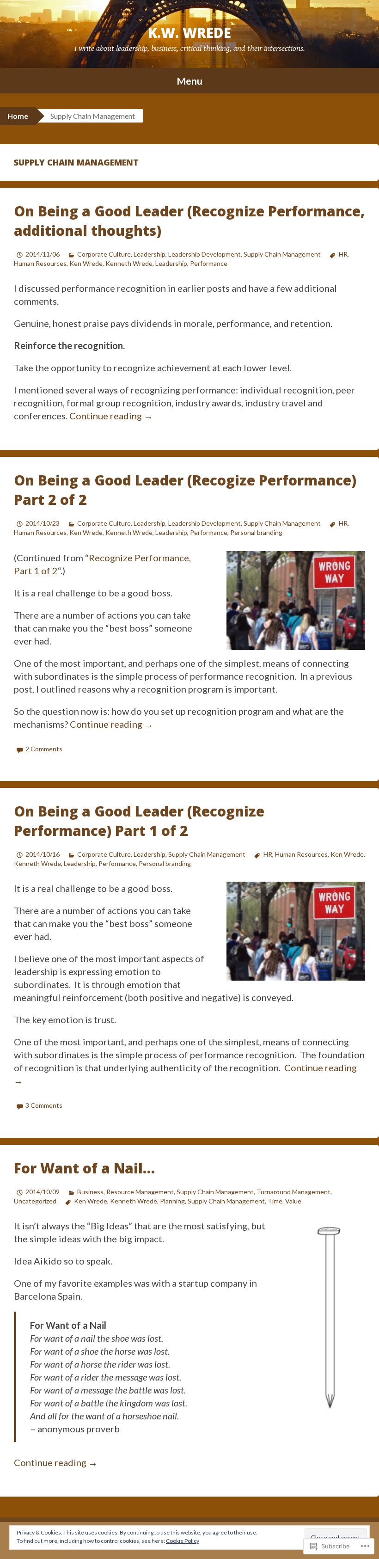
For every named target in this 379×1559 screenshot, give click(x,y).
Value (293, 1201)
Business (90, 1192)
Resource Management (140, 1192)
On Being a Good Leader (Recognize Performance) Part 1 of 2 (139, 821)
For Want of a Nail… (84, 1168)
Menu (189, 80)
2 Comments (43, 749)
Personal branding (256, 532)
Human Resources (40, 263)
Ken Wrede (86, 263)
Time (275, 1201)
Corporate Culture (104, 254)
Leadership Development (204, 254)
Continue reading (111, 415)
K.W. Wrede (189, 32)
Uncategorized (35, 1201)
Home (17, 115)
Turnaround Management (293, 1192)
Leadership (149, 254)
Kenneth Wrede (129, 263)
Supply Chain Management (282, 254)
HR (343, 254)
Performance (208, 263)
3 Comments (43, 1105)
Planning (172, 1201)
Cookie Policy (182, 1540)
